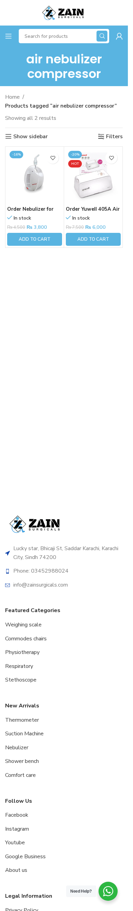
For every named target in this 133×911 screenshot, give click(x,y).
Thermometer (22, 720)
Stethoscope (20, 680)
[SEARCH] (102, 36)
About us (16, 870)
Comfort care (20, 775)
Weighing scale (23, 624)
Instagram (17, 829)
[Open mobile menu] (8, 36)
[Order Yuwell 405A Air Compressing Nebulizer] (93, 175)
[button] (34, 239)
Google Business (25, 856)
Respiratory (19, 666)
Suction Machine (24, 733)
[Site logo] (64, 12)
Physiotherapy (22, 652)
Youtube (15, 842)
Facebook (16, 815)
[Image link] (35, 523)
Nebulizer (16, 747)
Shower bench (22, 761)
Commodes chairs (26, 638)
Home (12, 97)
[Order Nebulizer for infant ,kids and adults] (34, 175)
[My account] (119, 36)
